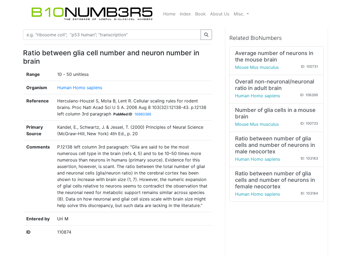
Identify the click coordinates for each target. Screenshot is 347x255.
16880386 (142, 114)
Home (169, 14)
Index (185, 14)
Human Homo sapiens (79, 87)
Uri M (62, 218)
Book (200, 14)
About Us (219, 14)
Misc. (240, 14)
